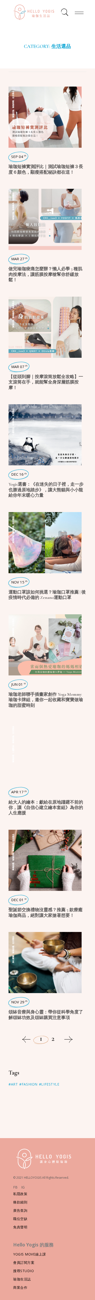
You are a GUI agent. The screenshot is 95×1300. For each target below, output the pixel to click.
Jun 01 (18, 684)
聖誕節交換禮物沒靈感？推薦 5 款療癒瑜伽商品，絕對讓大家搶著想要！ (46, 912)
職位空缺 (20, 1218)
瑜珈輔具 (13, 206)
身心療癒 (13, 959)
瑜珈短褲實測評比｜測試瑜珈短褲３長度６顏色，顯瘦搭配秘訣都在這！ (46, 169)
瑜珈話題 (13, 530)
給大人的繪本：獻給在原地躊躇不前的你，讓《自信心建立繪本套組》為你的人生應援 (46, 807)
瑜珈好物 (13, 114)
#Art (13, 1084)
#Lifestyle (49, 1084)
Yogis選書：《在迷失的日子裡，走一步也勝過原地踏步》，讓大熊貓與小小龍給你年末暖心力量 (46, 490)
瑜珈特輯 (13, 104)
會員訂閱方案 (23, 1262)
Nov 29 (19, 1001)
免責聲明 (20, 1227)
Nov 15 (19, 582)
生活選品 (13, 95)
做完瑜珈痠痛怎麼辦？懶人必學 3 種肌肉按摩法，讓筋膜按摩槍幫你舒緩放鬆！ (45, 274)
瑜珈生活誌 (22, 1279)
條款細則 (20, 1202)
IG (23, 1187)
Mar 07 (19, 366)
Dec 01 (19, 899)
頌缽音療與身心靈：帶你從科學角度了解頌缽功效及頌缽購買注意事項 (46, 1014)
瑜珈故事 (13, 641)
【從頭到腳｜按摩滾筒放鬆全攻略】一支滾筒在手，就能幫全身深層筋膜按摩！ (46, 382)
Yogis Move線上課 (29, 1254)
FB (15, 1187)
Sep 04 (18, 156)
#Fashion (28, 1084)
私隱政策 (20, 1193)
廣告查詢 (20, 1210)
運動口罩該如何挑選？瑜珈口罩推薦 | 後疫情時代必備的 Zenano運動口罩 (47, 594)
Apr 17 (19, 791)
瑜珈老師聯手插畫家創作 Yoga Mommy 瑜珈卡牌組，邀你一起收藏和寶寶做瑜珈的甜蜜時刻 (46, 700)
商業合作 (20, 1287)
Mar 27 (19, 258)
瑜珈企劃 (13, 123)
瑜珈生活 (13, 847)
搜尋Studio (23, 1270)
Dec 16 (19, 474)
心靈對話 (13, 431)
